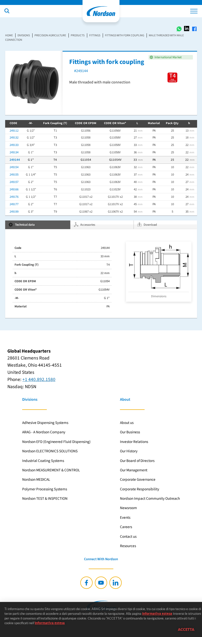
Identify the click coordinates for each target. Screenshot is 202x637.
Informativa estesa (157, 614)
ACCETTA (186, 629)
